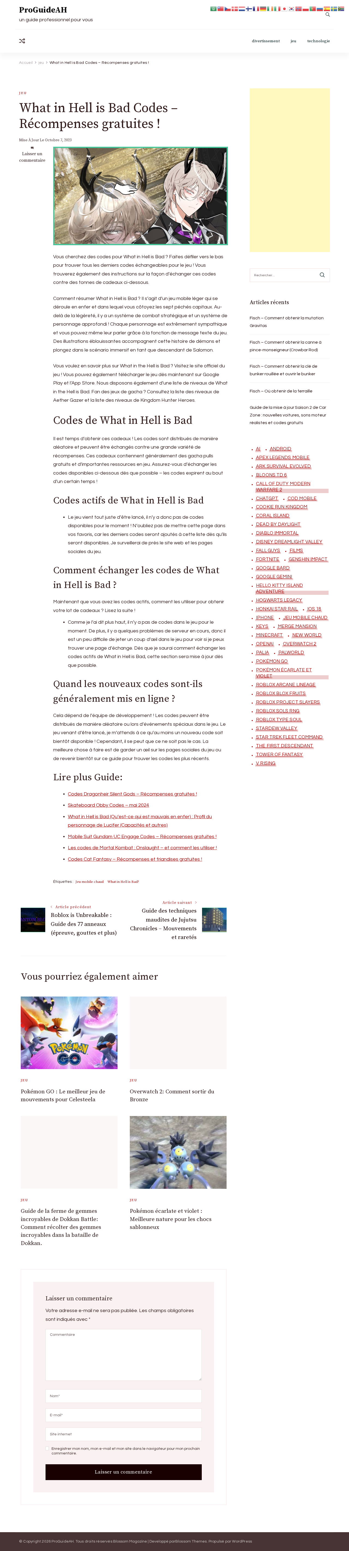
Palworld (291, 652)
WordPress (242, 1541)
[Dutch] (242, 8)
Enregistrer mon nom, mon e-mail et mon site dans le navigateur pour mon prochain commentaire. (126, 1451)
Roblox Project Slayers (288, 702)
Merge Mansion (297, 626)
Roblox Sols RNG (277, 711)
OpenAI (264, 643)
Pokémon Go (272, 661)
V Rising (265, 763)
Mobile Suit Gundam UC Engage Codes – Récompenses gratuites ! (142, 836)
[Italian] (277, 8)
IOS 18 (314, 609)
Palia (262, 652)
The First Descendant (284, 745)
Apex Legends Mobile (282, 457)
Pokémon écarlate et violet (284, 673)
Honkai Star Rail (277, 609)
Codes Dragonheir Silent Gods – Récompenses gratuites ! (132, 794)
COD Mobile (302, 498)
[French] (256, 8)
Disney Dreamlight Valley (289, 541)
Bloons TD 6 (271, 475)
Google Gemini (274, 576)
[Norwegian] (298, 8)
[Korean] (291, 8)
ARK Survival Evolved (283, 466)
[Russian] (320, 8)
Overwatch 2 (299, 643)
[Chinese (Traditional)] (220, 8)
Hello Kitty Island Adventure (279, 588)
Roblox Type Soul (279, 719)
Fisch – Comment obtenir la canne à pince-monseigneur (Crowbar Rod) (285, 346)
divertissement (266, 41)
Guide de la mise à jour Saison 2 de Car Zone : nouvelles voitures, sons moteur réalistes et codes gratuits (288, 415)
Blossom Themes (191, 1541)
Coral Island (272, 515)
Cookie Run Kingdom (281, 507)
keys (262, 626)
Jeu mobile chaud (90, 882)
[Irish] (270, 8)
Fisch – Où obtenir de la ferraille (281, 391)
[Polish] (305, 8)
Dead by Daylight (278, 524)
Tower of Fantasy (279, 754)
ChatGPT (267, 498)
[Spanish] (327, 8)
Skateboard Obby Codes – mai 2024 (108, 805)
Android (280, 448)
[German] (263, 8)
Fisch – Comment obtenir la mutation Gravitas (287, 322)
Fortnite (267, 559)
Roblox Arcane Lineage (285, 684)
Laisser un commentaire (32, 157)
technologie (318, 41)
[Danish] (235, 8)
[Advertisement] (290, 170)
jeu (293, 41)
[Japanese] (284, 8)
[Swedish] (334, 8)
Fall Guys (268, 550)
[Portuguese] (313, 8)
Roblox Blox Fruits (281, 693)
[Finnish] (249, 8)
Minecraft (269, 635)
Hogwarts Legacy (279, 600)
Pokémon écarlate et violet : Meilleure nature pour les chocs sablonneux (171, 1219)
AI (258, 448)
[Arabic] (213, 8)
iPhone (265, 617)
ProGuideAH (43, 10)
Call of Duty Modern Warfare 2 (283, 486)
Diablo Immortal (277, 533)
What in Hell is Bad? (123, 882)
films (296, 550)
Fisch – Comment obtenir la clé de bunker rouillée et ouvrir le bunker (283, 370)
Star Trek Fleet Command (289, 737)
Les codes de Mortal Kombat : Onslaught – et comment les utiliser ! (142, 847)
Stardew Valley (276, 728)
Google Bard (273, 568)
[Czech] (227, 8)
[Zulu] (341, 8)
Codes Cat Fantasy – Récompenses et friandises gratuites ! (135, 859)
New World (306, 635)
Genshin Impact (308, 559)
